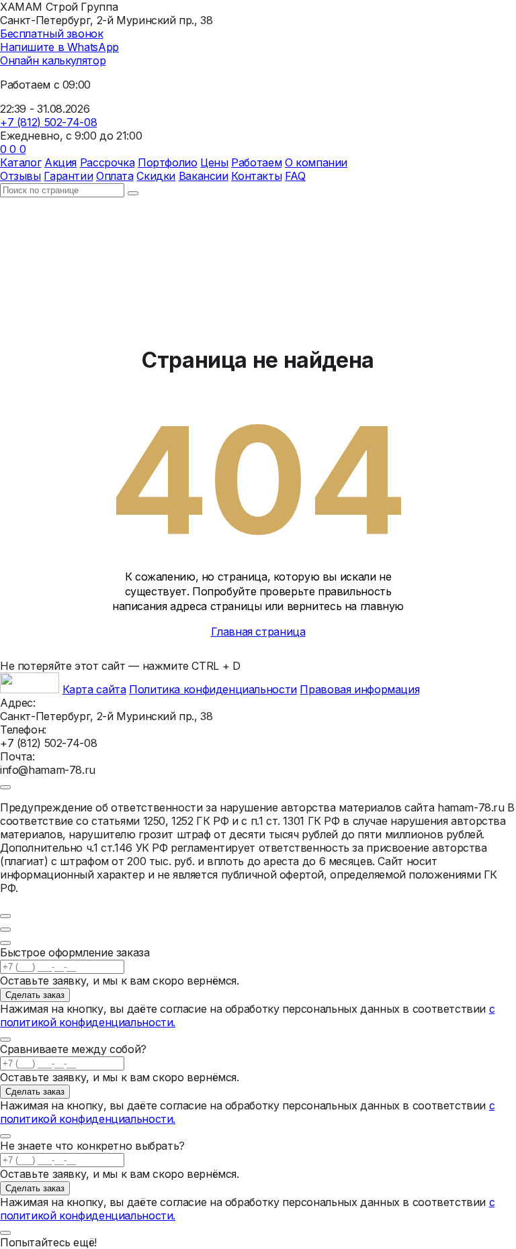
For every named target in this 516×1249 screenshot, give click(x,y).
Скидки (155, 176)
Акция (60, 162)
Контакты (256, 176)
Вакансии (203, 176)
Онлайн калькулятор (52, 60)
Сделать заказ (34, 995)
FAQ (295, 176)
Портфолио (168, 162)
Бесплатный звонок (51, 33)
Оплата (115, 176)
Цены (214, 162)
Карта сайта (94, 689)
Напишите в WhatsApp (59, 47)
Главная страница (258, 631)
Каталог (20, 162)
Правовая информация (359, 689)
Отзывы (20, 176)
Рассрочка (107, 162)
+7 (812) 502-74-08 (48, 122)
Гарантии (68, 176)
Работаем (256, 162)
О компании (316, 162)
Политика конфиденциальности (213, 689)
